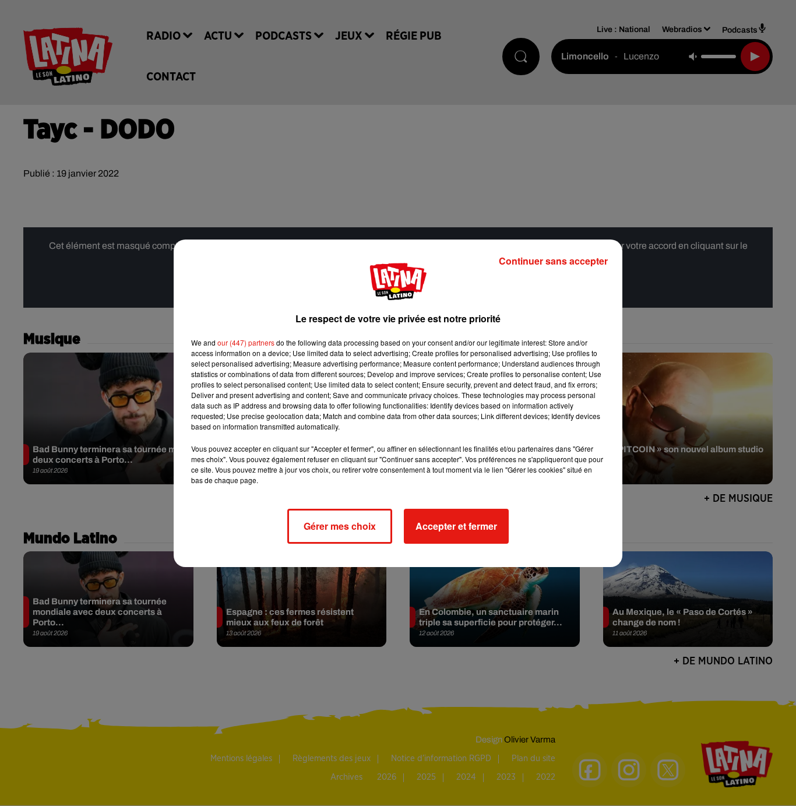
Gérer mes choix (340, 526)
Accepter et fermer (456, 526)
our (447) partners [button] (245, 342)
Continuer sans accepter (553, 261)
